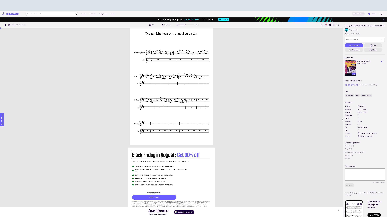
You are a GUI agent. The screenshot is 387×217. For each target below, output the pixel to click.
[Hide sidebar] (343, 119)
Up (346, 158)
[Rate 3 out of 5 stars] (351, 85)
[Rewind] (5, 25)
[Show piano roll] (330, 25)
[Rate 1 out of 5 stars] (346, 85)
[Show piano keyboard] (326, 25)
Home (347, 193)
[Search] (76, 14)
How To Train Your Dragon (353, 152)
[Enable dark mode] (321, 25)
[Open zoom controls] (334, 25)
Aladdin (347, 155)
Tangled (347, 149)
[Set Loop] (13, 25)
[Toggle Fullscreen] (338, 25)
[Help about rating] (361, 81)
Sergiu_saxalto (356, 193)
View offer (225, 19)
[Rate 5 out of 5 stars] (357, 85)
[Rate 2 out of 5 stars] (349, 85)
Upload (373, 14)
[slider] (185, 25)
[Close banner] (383, 19)
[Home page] (10, 13)
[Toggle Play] (9, 25)
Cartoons (348, 146)
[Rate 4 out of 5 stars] (354, 85)
